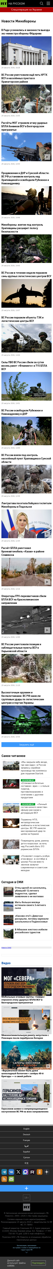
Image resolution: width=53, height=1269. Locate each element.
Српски (26, 1157)
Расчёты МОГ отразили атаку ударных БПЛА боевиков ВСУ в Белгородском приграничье (24, 126)
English (26, 1128)
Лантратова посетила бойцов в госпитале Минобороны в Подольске (26, 504)
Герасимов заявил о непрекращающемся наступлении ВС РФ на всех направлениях (24, 1110)
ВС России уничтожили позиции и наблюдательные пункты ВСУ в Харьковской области (21, 647)
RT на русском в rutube (32, 1172)
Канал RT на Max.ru (25, 1172)
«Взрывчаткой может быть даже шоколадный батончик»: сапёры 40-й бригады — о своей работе (22, 1073)
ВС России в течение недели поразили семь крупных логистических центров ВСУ (26, 274)
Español (26, 1151)
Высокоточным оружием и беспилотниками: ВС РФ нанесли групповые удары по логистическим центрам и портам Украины (22, 697)
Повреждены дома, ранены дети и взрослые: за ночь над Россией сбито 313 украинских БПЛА (35, 845)
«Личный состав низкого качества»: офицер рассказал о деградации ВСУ (34, 808)
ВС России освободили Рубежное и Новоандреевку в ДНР (22, 412)
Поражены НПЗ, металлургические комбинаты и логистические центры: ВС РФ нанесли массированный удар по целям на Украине (35, 826)
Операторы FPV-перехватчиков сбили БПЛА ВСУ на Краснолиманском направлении (23, 599)
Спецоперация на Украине (26, 9)
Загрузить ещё (26, 744)
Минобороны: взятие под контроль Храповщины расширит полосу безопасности (22, 228)
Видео (6, 963)
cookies (10, 1265)
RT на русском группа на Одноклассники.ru (39, 1172)
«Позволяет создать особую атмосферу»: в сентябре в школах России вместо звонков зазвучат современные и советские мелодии (35, 863)
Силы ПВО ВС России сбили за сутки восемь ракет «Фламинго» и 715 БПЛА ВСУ (24, 365)
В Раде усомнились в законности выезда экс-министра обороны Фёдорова (25, 31)
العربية (26, 1145)
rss (4, 1179)
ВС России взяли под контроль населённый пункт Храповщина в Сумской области (26, 458)
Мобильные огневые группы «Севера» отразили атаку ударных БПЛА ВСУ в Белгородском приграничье (23, 999)
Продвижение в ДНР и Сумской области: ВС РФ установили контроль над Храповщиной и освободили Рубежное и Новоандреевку (25, 178)
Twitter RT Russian (18, 1172)
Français (26, 1140)
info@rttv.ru (39, 1233)
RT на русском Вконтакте (11, 1172)
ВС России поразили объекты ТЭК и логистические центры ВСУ (22, 319)
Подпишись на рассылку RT (11, 1179)
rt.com (26, 1219)
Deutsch (26, 1134)
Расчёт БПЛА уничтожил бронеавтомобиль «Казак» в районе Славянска (22, 551)
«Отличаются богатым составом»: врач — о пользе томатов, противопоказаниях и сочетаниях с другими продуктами (35, 790)
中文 (27, 1163)
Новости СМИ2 (6, 948)
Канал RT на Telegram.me (4, 1172)
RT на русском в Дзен (46, 1172)
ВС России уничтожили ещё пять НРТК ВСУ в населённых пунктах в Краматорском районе (24, 78)
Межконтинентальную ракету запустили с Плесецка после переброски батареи (25, 1036)
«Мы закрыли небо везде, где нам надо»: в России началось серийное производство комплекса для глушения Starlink (34, 767)
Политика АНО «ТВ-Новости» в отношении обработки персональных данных (26, 1238)
